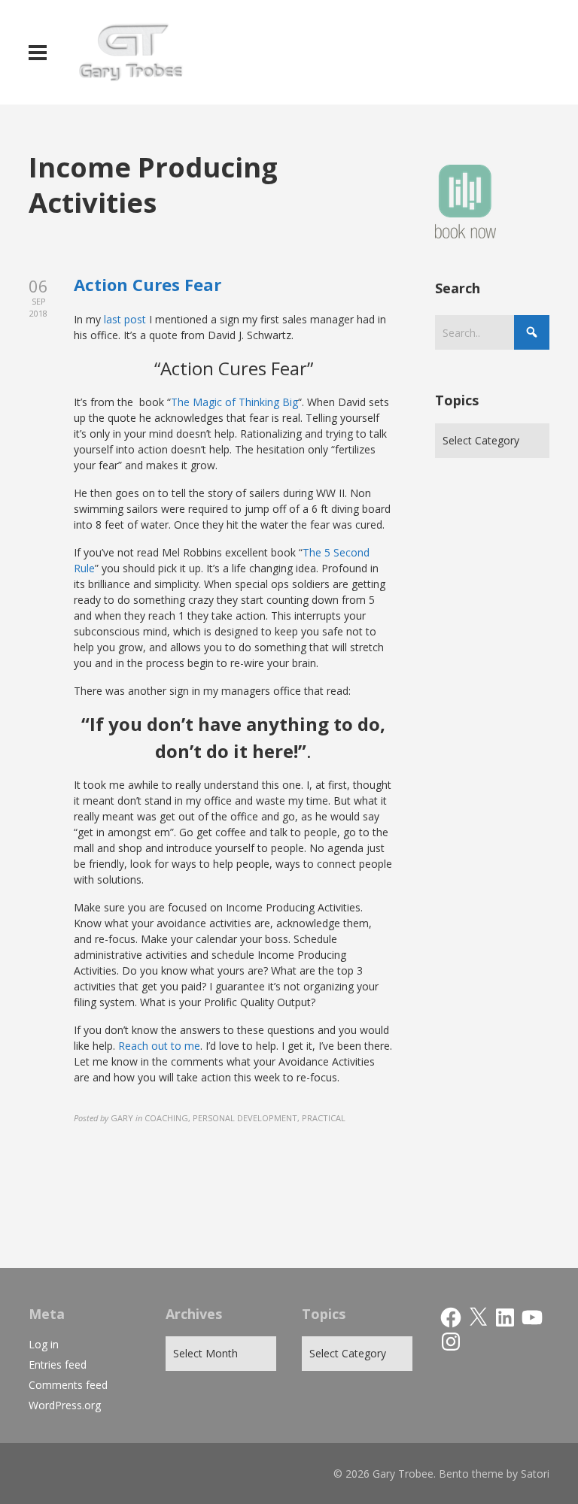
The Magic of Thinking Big (234, 402)
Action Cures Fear (147, 284)
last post (125, 319)
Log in (44, 1344)
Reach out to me (159, 1046)
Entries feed (58, 1364)
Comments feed (68, 1385)
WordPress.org (65, 1405)
